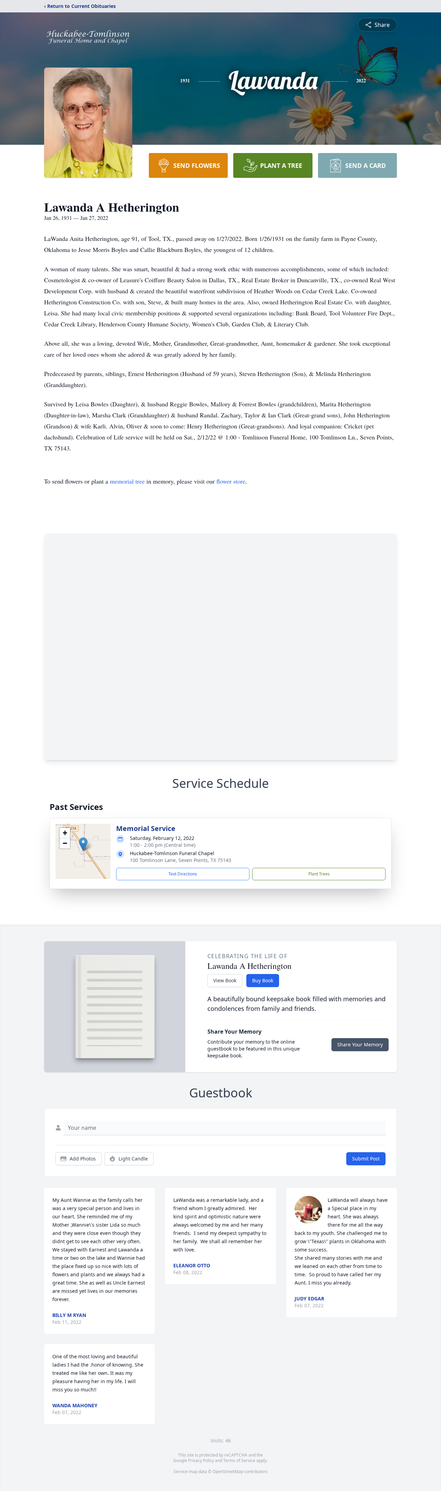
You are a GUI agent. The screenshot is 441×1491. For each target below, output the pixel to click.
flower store (230, 481)
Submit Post (366, 1158)
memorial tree (127, 481)
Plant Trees (319, 874)
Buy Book (262, 980)
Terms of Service (239, 1460)
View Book (224, 980)
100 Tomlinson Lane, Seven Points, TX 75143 (180, 860)
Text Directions (182, 874)
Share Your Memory (360, 1044)
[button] (83, 844)
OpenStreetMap (228, 1471)
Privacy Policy (201, 1460)
